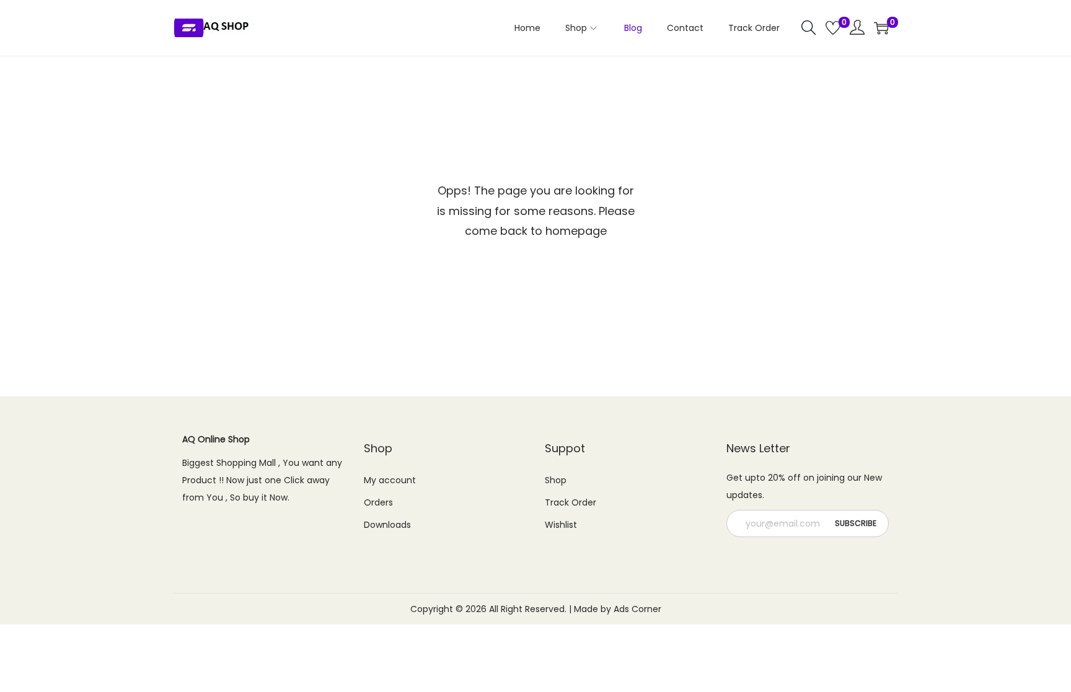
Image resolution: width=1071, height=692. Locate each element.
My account (390, 480)
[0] (833, 27)
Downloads (387, 525)
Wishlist (561, 525)
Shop (555, 480)
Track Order (570, 502)
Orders (378, 502)
